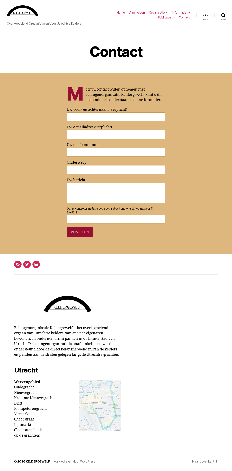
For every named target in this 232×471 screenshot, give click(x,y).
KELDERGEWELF (38, 461)
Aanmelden (137, 12)
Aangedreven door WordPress (74, 461)
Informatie (179, 12)
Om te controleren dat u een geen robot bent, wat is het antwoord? (110, 210)
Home (121, 12)
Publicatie (164, 17)
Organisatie (157, 12)
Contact (184, 17)
